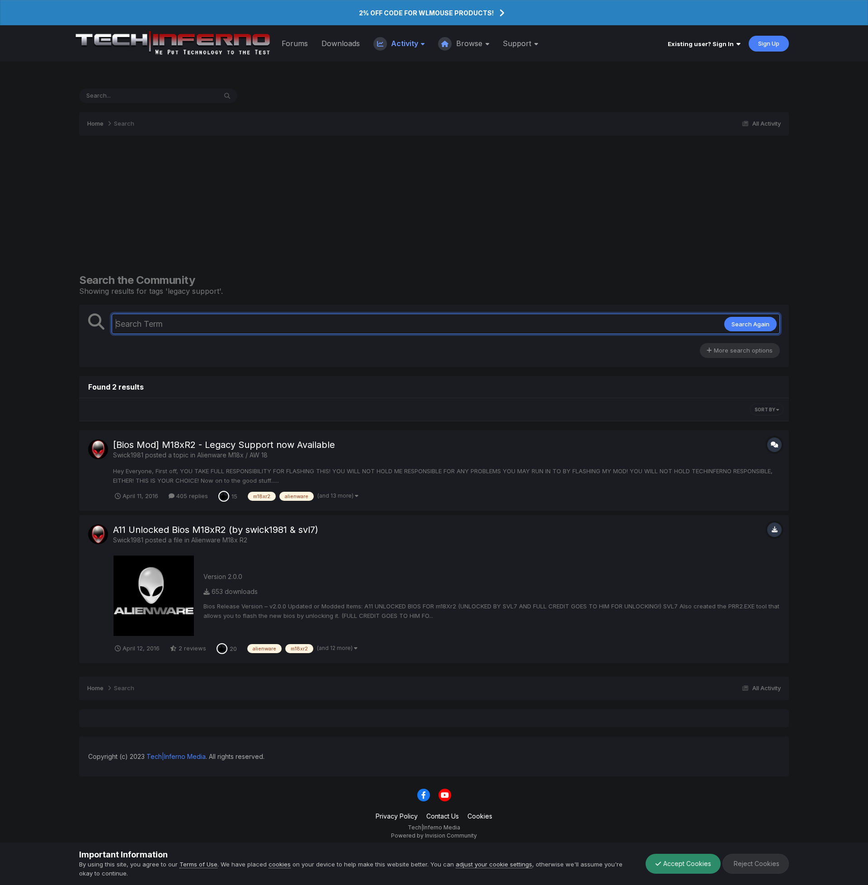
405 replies (191, 495)
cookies (280, 864)
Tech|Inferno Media (176, 756)
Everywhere (189, 95)
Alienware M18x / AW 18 (232, 455)
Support (518, 43)
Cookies (479, 816)
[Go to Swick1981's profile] (98, 449)
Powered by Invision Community (434, 835)
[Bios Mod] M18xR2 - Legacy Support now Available (224, 444)
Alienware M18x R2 (219, 540)
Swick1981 (128, 455)
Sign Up (768, 43)
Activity (404, 43)
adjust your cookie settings (494, 864)
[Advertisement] (434, 204)
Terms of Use (198, 864)
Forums (295, 43)
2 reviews (191, 648)
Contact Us (442, 816)
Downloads (340, 43)
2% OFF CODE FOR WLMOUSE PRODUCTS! (426, 13)
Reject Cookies (755, 863)
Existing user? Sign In (702, 43)
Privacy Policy (397, 816)
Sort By (765, 409)
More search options (742, 350)
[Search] (227, 96)
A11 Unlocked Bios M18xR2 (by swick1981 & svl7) (215, 529)
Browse (469, 43)
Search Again (750, 324)
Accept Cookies (686, 863)
